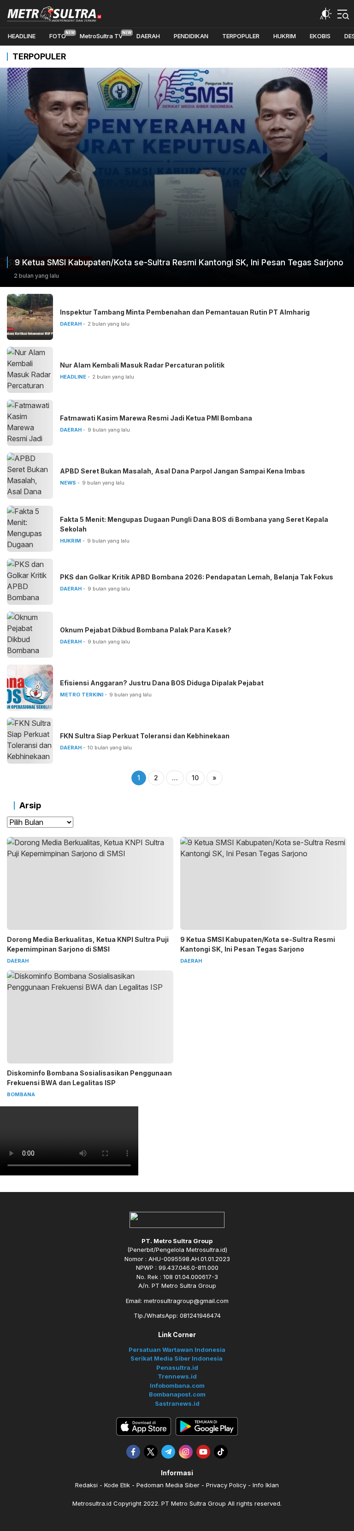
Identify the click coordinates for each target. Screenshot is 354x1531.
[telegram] (168, 1452)
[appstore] (143, 1426)
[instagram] (186, 1452)
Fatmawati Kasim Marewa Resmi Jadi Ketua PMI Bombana (156, 418)
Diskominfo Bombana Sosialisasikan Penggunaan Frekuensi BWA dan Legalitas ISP (89, 1078)
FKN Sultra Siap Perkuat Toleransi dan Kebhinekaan (145, 736)
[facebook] (133, 1452)
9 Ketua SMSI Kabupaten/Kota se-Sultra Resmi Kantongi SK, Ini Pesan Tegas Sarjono (179, 262)
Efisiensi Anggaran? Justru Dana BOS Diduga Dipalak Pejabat (162, 683)
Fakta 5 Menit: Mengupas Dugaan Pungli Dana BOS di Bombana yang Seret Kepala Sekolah (194, 524)
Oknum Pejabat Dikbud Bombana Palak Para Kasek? (145, 630)
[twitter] (151, 1452)
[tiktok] (221, 1452)
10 (195, 778)
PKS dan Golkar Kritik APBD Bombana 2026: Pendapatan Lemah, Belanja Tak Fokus (196, 577)
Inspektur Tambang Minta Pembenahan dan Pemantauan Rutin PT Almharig (185, 312)
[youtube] (203, 1452)
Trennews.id (177, 1376)
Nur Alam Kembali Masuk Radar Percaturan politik (142, 365)
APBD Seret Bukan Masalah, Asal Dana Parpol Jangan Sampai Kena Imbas (182, 471)
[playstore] (207, 1426)
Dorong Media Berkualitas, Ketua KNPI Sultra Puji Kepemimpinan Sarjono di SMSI (88, 944)
